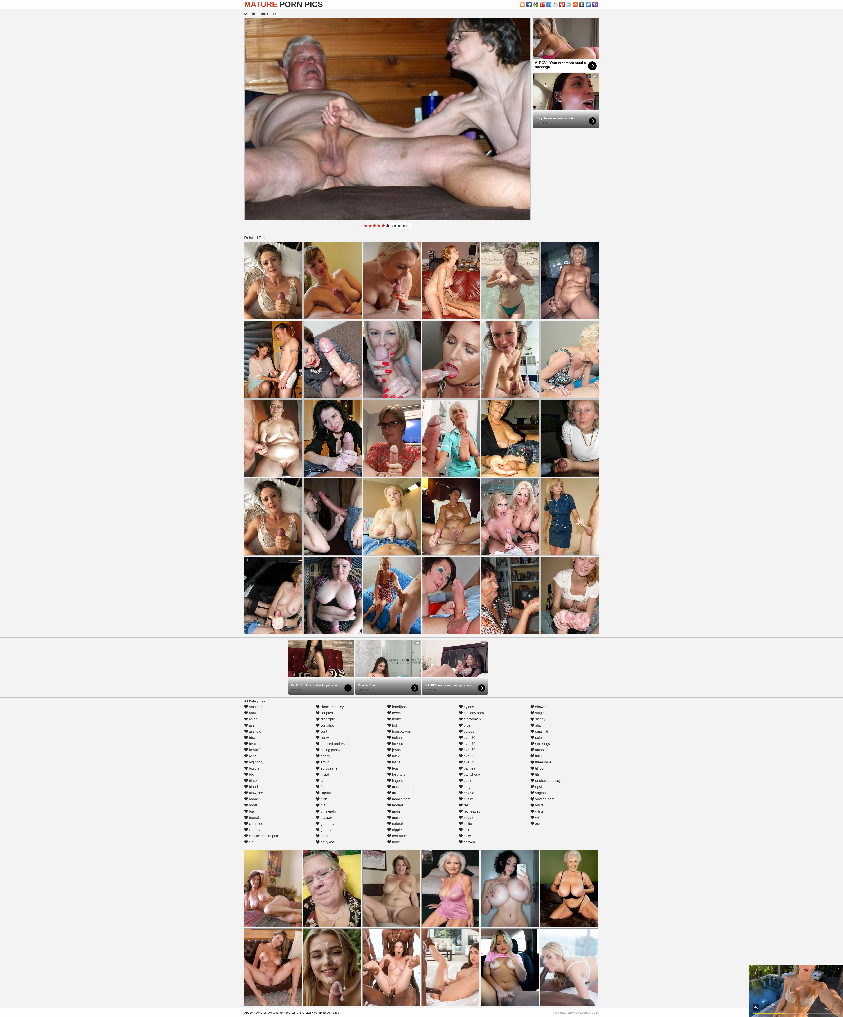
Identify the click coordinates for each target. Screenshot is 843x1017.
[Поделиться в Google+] (542, 4)
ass (251, 725)
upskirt (540, 787)
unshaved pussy (547, 781)
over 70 (469, 762)
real (466, 805)
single (539, 713)
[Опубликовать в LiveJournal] (555, 4)
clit (250, 842)
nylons (468, 707)
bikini (252, 774)
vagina (540, 793)
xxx (537, 824)
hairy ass (327, 842)
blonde (254, 787)
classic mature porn (263, 836)
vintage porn (544, 799)
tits (537, 774)
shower (540, 707)
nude (395, 842)
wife (538, 817)
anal (252, 713)
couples (326, 713)
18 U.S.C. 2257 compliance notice (315, 1012)
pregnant (470, 787)
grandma (327, 824)
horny (396, 719)
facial (324, 774)
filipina (325, 793)
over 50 (469, 750)
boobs (253, 799)
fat (322, 781)
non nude (399, 836)
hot (394, 725)
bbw (252, 737)
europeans (328, 768)
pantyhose (471, 774)
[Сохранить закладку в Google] (535, 4)
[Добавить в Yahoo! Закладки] (595, 4)
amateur (255, 707)
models (397, 805)
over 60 (469, 756)
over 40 (469, 744)
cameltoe (255, 824)
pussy (468, 799)
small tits (541, 731)
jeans (396, 750)
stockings (542, 744)
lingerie (397, 781)
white (539, 811)
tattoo (539, 750)
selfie (467, 824)
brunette (255, 817)
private (468, 793)
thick (538, 756)
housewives (401, 731)
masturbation (401, 787)
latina (396, 762)
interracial (399, 744)
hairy (324, 836)
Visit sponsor (400, 225)
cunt (323, 731)
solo (538, 737)
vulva (539, 805)
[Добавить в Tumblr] (581, 4)
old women (472, 719)
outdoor (469, 731)
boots (253, 805)
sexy (467, 836)
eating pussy (330, 750)
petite (467, 781)
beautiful (255, 750)
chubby (254, 830)
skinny (539, 719)
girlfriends (328, 811)
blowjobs (255, 793)
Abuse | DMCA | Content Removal (267, 1012)
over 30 (469, 737)
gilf (322, 805)
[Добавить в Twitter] (588, 4)
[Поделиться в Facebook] (529, 4)
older (467, 725)
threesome (543, 762)
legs (395, 768)
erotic (324, 762)
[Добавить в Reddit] (568, 4)
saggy (468, 817)
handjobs (399, 707)
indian (396, 737)
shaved (469, 842)
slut (537, 725)
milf (394, 793)
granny (325, 830)
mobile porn (401, 799)
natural (397, 824)
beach (253, 744)
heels (396, 713)
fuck (323, 799)
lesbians (398, 774)
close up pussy (332, 707)
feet (323, 787)
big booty (255, 762)
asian (253, 719)
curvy (324, 737)
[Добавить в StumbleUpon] (575, 4)
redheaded (472, 811)
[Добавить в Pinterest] (562, 4)
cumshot (327, 725)
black (252, 781)
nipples (397, 830)
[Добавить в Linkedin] (548, 4)
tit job (539, 768)
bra (251, 811)
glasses (326, 817)
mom (395, 811)
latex (395, 756)
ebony (325, 756)
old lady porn (473, 713)
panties (469, 768)
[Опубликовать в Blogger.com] (522, 4)
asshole (254, 731)
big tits (253, 768)
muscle (397, 817)
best (252, 756)
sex (466, 830)
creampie (327, 719)
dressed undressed (335, 744)
